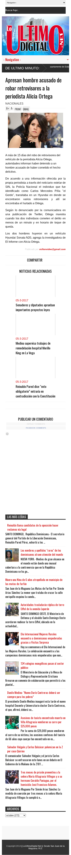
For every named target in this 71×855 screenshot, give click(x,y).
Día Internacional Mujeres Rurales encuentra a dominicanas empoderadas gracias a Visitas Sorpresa (41, 638)
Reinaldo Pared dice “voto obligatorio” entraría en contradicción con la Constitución (35, 391)
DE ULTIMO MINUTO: (22, 68)
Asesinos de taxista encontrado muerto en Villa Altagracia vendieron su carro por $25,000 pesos (43, 722)
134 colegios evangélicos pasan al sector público (42, 665)
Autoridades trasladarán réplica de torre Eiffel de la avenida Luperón (42, 607)
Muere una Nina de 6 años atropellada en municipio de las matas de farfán (33, 582)
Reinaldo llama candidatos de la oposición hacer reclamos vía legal (32, 527)
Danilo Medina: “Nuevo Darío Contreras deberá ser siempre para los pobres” (33, 695)
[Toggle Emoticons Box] (7, 434)
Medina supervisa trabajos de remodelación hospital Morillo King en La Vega (33, 348)
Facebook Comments (36, 428)
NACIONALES (14, 103)
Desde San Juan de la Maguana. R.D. (46, 847)
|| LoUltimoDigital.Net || (32, 846)
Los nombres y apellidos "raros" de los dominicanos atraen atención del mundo (42, 552)
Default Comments (36, 424)
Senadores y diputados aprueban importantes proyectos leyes (35, 307)
